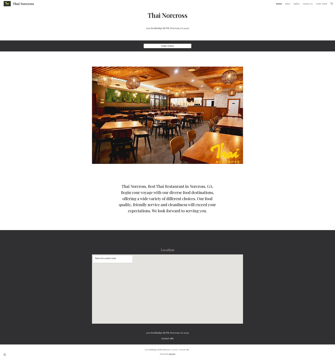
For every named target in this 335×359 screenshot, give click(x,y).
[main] (167, 15)
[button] (332, 4)
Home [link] (279, 3)
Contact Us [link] (308, 3)
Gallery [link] (296, 3)
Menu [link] (287, 3)
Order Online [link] (321, 3)
